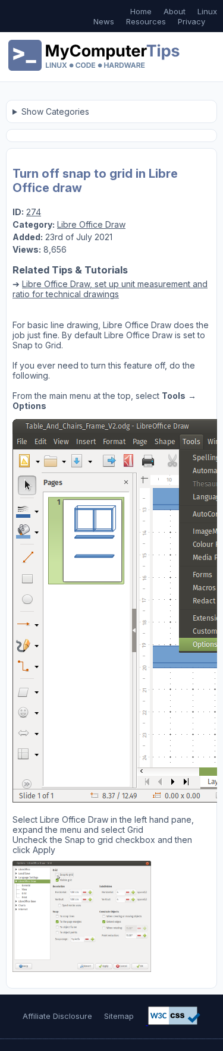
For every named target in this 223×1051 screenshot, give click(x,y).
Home (141, 11)
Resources (146, 21)
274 (33, 212)
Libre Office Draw (91, 224)
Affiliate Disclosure (57, 1016)
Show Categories (55, 111)
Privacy (191, 21)
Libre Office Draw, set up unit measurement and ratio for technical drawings (110, 289)
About (175, 11)
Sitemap (119, 1016)
